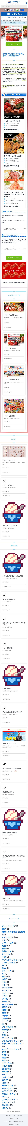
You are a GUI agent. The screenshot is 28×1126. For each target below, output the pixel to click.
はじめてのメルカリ (9, 599)
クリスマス (7, 1102)
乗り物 (5, 1071)
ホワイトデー (8, 1091)
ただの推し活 (8, 937)
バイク (5, 1074)
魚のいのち (6, 898)
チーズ (5, 1021)
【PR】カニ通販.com (11, 315)
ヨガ (4, 1083)
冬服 (4, 1055)
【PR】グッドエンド (9, 743)
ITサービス (6, 971)
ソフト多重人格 (8, 648)
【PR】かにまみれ (10, 348)
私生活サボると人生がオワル (12, 768)
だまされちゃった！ (9, 460)
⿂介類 (12, 17)
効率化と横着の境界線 (10, 832)
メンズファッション (11, 1041)
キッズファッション (11, 1049)
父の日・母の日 (8, 1094)
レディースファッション (12, 1043)
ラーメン (6, 988)
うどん (5, 990)
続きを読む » (7, 322)
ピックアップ (8, 926)
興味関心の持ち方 (8, 792)
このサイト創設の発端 (17, 1115)
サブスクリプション (11, 960)
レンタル (6, 954)
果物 (4, 1013)
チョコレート (8, 1004)
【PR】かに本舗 (9, 416)
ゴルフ (5, 1080)
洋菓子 (5, 1007)
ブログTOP (8, 1115)
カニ (16, 17)
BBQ (4, 1097)
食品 (9, 17)
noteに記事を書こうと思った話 (13, 576)
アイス (5, 999)
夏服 (4, 1052)
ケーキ (5, 1002)
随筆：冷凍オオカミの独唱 (13, 932)
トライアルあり (9, 962)
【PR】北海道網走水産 (11, 380)
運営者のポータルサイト (14, 1124)
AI (3, 974)
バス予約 (6, 1066)
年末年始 (6, 1105)
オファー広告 (7, 943)
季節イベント (8, 1085)
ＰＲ (5, 17)
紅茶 (4, 1035)
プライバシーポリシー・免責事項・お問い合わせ (14, 1121)
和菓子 (5, 1010)
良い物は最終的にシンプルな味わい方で (14, 857)
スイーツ (6, 993)
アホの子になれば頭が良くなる (13, 712)
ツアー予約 (7, 1063)
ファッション (8, 1038)
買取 (4, 948)
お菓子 (5, 979)
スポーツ (6, 1077)
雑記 (4, 929)
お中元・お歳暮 (8, 1099)
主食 (4, 982)
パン (4, 985)
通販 (4, 946)
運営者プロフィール (14, 1118)
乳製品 (5, 1018)
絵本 (4, 968)
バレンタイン (8, 1088)
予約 (4, 957)
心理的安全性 (7, 688)
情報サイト (7, 951)
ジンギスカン (8, 1027)
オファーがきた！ (8, 485)
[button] (26, 2)
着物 (4, 1057)
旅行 (4, 1060)
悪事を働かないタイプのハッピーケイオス (14, 623)
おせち (5, 1108)
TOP (2, 17)
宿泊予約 (6, 1069)
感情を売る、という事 (10, 526)
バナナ (5, 1016)
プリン (5, 996)
